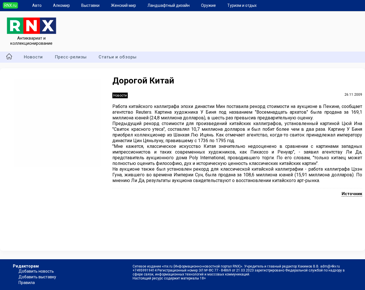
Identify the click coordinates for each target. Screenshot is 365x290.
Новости (33, 57)
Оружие (208, 5)
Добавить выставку (37, 277)
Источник (352, 193)
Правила (27, 282)
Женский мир (123, 5)
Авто (37, 5)
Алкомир (61, 5)
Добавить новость (36, 271)
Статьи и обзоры (118, 57)
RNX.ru (10, 5)
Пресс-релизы (71, 57)
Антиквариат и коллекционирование (31, 41)
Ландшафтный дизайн (168, 5)
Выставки (90, 5)
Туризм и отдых (242, 5)
